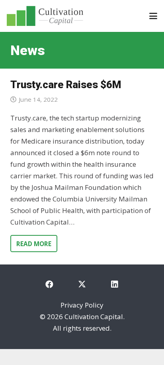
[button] (153, 16)
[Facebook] (49, 284)
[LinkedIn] (115, 284)
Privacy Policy (82, 305)
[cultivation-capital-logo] (45, 16)
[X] (82, 284)
